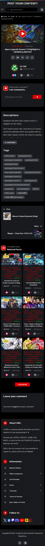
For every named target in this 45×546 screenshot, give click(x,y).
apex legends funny (11, 164)
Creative (17, 276)
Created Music (8, 276)
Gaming (16, 278)
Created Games (12, 272)
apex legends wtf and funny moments (17, 185)
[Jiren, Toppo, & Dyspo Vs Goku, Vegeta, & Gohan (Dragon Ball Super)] (33, 302)
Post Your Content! (22, 3)
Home (5, 16)
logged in (16, 407)
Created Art (17, 269)
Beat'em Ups (6, 269)
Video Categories (16, 474)
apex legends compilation (13, 160)
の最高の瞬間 (22, 193)
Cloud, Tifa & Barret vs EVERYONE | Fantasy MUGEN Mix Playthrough (11, 326)
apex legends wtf (30, 180)
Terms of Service (15, 496)
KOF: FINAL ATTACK (17, 502)
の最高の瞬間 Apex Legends (14, 197)
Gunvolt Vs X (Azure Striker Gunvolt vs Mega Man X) (12, 283)
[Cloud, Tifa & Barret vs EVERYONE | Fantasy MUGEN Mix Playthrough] (11, 302)
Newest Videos (15, 468)
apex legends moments (32, 172)
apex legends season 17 (13, 180)
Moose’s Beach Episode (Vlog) (25, 216)
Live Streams (14, 479)
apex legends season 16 (13, 176)
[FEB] (14, 67)
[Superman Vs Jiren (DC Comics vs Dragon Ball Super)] (33, 344)
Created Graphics (10, 274)
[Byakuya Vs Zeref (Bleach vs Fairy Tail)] (11, 344)
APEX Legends (9, 156)
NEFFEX (35, 189)
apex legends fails (31, 160)
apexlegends (9, 189)
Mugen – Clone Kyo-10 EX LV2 (20, 233)
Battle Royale (17, 46)
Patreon (30, 451)
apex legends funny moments (14, 168)
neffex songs (9, 193)
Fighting (9, 278)
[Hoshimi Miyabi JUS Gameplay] (33, 259)
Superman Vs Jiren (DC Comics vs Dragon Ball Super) (33, 367)
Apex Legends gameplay (13, 172)
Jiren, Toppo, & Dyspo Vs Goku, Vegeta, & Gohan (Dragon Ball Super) (33, 326)
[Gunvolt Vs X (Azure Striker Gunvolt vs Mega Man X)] (11, 259)
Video (13, 16)
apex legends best (25, 156)
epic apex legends (23, 189)
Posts (11, 485)
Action (5, 267)
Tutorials (13, 491)
